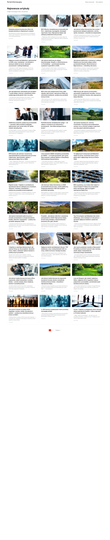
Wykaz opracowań (89, 2)
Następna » (58, 330)
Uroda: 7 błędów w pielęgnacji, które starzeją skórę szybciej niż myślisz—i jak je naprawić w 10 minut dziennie (87, 311)
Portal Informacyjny (14, 2)
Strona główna (99, 2)
